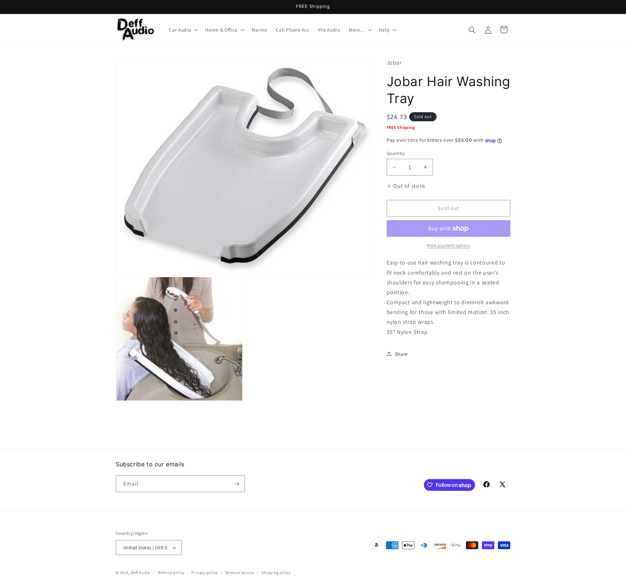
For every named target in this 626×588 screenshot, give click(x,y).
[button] (183, 30)
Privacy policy (204, 572)
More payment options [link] (448, 246)
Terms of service (240, 572)
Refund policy (171, 572)
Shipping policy (276, 572)
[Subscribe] (237, 483)
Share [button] (401, 354)
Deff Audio (140, 572)
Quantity (396, 153)
